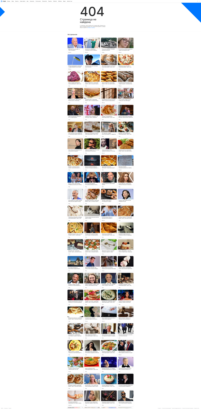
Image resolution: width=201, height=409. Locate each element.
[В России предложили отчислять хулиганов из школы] (125, 331)
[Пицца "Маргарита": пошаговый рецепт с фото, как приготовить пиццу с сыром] (92, 79)
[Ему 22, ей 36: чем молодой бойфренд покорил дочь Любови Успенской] (75, 180)
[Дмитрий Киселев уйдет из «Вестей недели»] (75, 45)
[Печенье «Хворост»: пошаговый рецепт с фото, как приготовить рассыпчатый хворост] (125, 213)
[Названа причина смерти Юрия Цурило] (109, 180)
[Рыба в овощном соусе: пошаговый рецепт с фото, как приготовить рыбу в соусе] (92, 365)
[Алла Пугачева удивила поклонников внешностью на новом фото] (92, 180)
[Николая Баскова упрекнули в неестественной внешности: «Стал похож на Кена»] (125, 365)
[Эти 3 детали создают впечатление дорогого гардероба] (109, 129)
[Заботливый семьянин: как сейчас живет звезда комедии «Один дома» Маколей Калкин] (92, 264)
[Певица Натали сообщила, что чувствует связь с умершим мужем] (92, 113)
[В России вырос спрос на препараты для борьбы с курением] (109, 213)
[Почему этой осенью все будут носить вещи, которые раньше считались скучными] (92, 230)
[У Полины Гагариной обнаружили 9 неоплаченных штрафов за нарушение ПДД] (125, 381)
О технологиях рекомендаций (166, 408)
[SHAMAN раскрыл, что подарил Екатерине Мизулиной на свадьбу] (109, 365)
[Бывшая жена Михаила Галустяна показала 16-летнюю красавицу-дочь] (75, 297)
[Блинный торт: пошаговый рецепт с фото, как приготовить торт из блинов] (75, 247)
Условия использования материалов (187, 408)
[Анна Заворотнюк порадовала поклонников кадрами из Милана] (92, 348)
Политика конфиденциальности (176, 408)
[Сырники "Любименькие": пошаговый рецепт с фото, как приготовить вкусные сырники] (109, 113)
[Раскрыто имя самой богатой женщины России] (125, 197)
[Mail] (1, 1)
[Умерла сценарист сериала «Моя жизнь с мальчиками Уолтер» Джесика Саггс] (92, 281)
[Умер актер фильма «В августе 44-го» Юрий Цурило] (75, 113)
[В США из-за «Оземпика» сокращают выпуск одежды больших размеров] (92, 45)
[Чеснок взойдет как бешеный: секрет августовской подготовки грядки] (125, 264)
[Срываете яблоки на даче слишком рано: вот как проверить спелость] (75, 365)
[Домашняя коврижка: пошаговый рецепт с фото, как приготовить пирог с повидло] (75, 314)
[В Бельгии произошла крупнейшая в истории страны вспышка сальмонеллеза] (75, 398)
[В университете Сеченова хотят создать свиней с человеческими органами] (125, 79)
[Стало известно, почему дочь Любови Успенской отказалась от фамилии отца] (125, 180)
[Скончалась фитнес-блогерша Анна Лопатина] (92, 62)
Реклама (10, 408)
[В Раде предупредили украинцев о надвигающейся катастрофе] (75, 62)
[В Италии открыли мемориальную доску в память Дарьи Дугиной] (125, 163)
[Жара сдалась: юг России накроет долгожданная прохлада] (109, 264)
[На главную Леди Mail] (4, 1)
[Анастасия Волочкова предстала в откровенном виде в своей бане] (75, 129)
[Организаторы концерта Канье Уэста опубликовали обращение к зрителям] (125, 398)
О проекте (159, 408)
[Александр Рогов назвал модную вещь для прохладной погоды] (75, 197)
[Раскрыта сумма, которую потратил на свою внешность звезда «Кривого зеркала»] (75, 281)
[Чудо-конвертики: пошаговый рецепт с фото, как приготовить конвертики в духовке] (109, 79)
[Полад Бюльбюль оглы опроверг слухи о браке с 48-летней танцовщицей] (109, 281)
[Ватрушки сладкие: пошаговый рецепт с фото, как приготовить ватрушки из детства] (75, 381)
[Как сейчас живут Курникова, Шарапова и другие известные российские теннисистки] (92, 398)
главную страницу (91, 27)
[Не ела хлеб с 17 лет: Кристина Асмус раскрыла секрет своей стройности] (92, 381)
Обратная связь (196, 408)
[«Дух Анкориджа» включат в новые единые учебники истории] (125, 348)
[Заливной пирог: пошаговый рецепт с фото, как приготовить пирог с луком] (92, 96)
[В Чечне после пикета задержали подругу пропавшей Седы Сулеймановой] (125, 45)
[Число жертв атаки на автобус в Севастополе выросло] (109, 314)
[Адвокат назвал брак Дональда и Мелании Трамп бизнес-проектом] (125, 113)
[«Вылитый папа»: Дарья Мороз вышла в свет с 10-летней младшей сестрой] (75, 96)
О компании (6, 408)
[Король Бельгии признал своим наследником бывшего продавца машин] (109, 331)
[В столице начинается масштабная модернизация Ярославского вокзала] (75, 264)
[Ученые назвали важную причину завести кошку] (92, 213)
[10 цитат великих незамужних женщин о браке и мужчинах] (125, 297)
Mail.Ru (2, 408)
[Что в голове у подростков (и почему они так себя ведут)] (125, 96)
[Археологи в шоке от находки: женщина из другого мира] (109, 247)
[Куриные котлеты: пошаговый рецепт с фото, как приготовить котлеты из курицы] (125, 146)
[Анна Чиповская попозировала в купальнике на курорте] (75, 146)
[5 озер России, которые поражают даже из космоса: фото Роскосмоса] (92, 314)
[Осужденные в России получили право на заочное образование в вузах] (109, 96)
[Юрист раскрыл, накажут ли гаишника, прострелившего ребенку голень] (125, 314)
